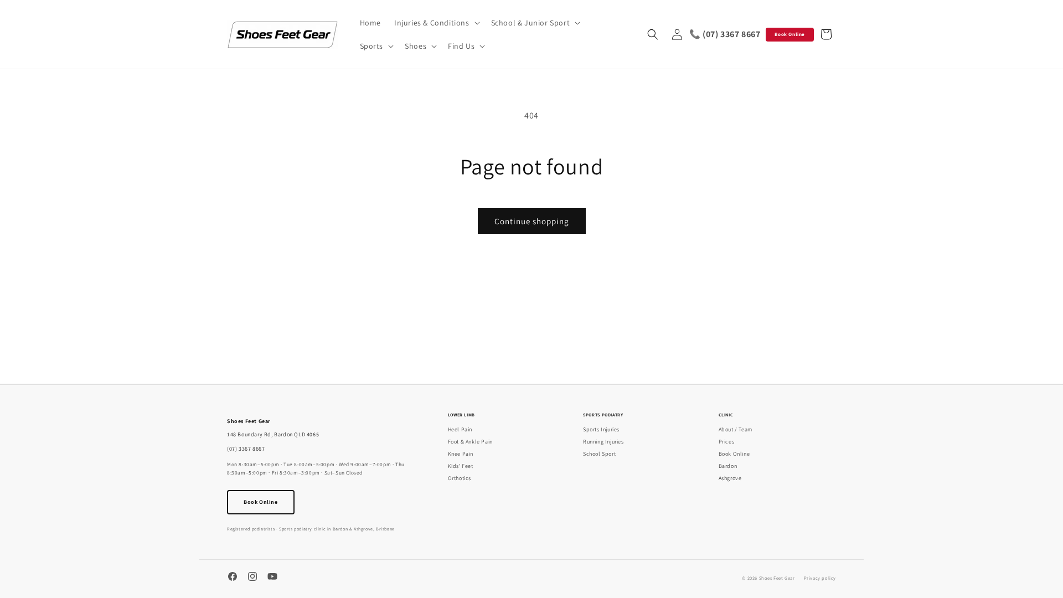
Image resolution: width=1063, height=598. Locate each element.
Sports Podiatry (603, 414)
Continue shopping (531, 221)
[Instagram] (252, 578)
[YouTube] (272, 578)
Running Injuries (603, 441)
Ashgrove (730, 478)
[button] (436, 22)
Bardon (728, 466)
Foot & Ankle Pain (470, 441)
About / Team (735, 429)
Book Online (790, 34)
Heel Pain (460, 429)
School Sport (599, 453)
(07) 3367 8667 (246, 448)
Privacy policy (820, 578)
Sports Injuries (601, 429)
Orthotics (459, 478)
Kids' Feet (460, 466)
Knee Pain (460, 453)
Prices (727, 441)
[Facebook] (232, 578)
